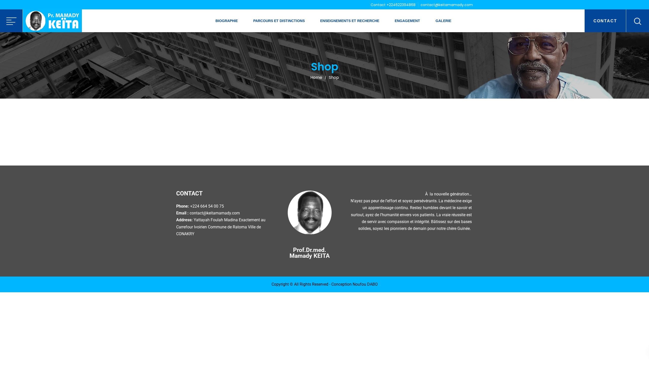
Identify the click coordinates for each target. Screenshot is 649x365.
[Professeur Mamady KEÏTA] (52, 20)
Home (316, 77)
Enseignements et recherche (349, 21)
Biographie (226, 21)
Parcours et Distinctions (279, 21)
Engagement (407, 21)
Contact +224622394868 (393, 4)
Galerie (443, 21)
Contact (605, 21)
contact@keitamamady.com (447, 4)
